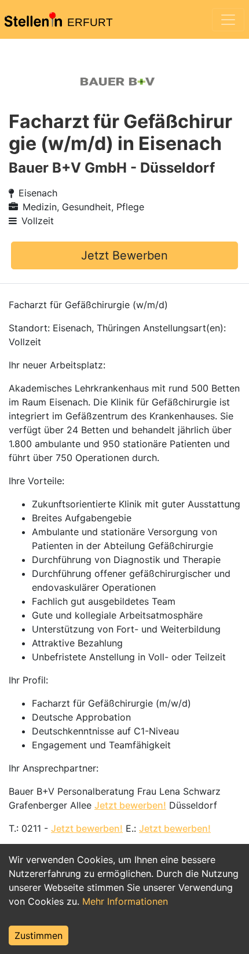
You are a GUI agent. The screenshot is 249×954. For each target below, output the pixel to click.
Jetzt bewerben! (130, 805)
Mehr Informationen (125, 901)
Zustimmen (38, 935)
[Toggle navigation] (228, 19)
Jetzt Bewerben (124, 255)
